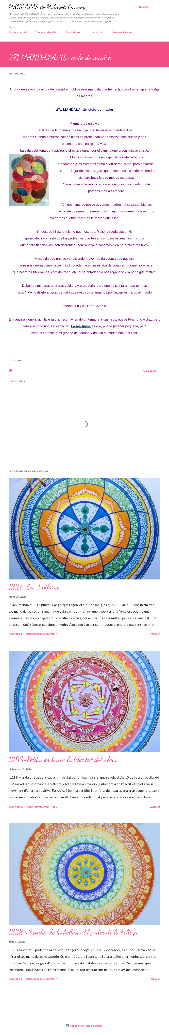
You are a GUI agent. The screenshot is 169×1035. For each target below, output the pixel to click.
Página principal (17, 32)
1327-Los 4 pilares (34, 587)
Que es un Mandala (45, 32)
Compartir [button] (149, 371)
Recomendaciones (122, 32)
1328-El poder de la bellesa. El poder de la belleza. (74, 932)
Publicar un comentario (41, 634)
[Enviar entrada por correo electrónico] (11, 371)
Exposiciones (73, 32)
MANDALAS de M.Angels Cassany (47, 6)
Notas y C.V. (96, 32)
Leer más (155, 634)
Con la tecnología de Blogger (86, 1025)
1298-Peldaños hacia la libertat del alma (63, 759)
